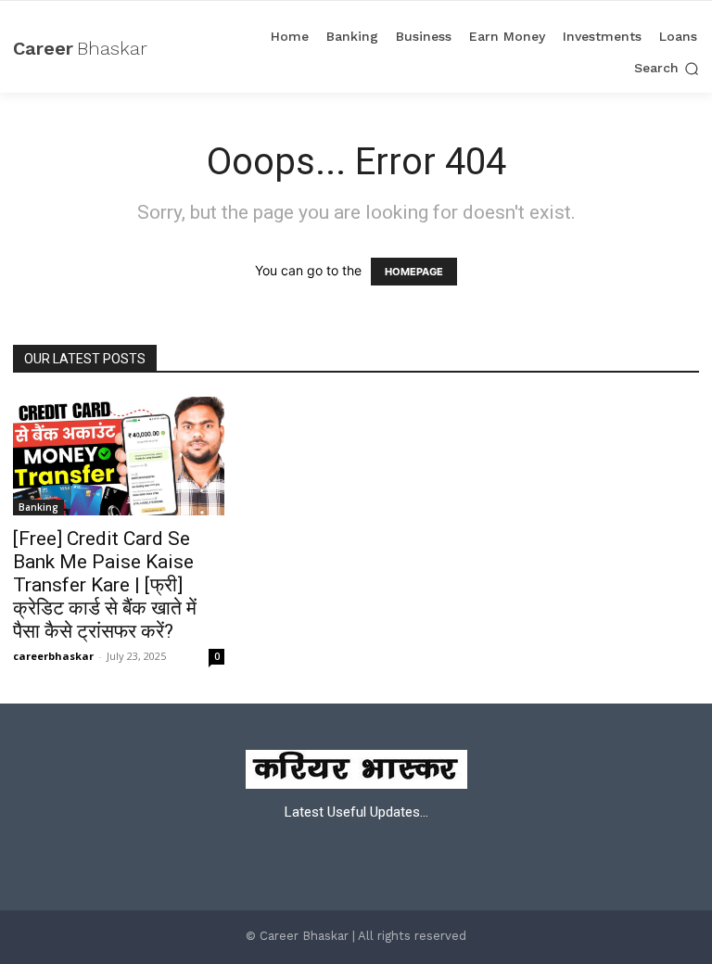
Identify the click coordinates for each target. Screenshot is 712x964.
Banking (38, 507)
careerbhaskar (53, 656)
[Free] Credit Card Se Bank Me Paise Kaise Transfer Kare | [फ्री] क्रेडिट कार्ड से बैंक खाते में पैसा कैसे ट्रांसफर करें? (105, 584)
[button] (666, 68)
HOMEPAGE (414, 271)
